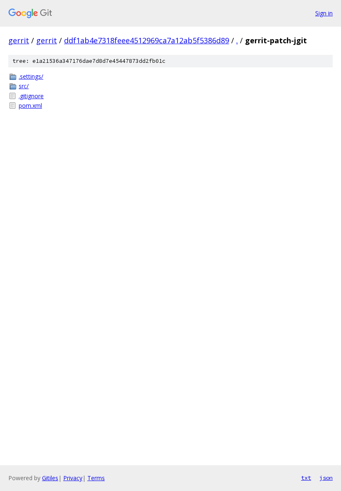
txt (306, 477)
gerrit (18, 40)
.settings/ (31, 76)
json (326, 477)
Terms (96, 478)
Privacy (72, 478)
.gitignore (31, 96)
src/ (24, 86)
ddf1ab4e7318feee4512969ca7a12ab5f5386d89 (146, 40)
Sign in (324, 13)
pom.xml (30, 105)
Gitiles (50, 478)
